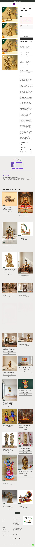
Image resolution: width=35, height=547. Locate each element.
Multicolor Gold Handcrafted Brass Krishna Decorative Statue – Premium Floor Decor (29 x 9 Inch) (9, 295)
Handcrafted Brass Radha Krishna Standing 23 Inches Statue (25, 215)
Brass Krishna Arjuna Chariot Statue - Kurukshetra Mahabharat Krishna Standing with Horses (9, 349)
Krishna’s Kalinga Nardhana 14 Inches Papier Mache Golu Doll (9, 483)
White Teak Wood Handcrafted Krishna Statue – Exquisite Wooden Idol (24, 448)
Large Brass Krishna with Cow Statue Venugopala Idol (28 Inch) (8, 372)
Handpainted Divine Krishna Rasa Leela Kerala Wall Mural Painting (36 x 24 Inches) (25, 368)
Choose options (25, 452)
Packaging (3, 527)
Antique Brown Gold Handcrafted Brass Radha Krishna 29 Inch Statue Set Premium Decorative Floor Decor (25, 295)
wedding (26, 121)
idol (28, 122)
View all (17, 513)
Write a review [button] (17, 168)
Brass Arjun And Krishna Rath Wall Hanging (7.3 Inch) (9, 208)
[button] (2, 4)
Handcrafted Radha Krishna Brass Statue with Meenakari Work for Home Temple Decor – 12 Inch (9, 270)
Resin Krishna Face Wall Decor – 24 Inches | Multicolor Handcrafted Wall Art (25, 390)
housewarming (22, 121)
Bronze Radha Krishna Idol (7, 449)
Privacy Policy (4, 529)
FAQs (3, 525)
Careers (3, 523)
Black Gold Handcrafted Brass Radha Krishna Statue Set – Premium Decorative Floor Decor (9, 327)
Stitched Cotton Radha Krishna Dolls (8, 425)
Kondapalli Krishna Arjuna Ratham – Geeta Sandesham (25, 506)
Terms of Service (4, 533)
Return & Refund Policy (5, 531)
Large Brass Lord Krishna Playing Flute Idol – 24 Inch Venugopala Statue (25, 344)
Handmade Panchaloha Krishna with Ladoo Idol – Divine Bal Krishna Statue (9, 506)
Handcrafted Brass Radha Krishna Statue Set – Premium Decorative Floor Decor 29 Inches (25, 314)
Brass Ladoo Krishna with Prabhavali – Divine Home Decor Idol (25, 472)
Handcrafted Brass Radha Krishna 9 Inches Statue (25, 426)
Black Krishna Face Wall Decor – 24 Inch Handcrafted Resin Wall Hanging (9, 403)
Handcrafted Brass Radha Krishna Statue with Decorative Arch (9, 245)
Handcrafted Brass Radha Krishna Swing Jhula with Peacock (24, 238)
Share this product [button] (23, 147)
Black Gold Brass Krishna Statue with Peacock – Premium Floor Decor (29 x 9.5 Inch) (25, 276)
